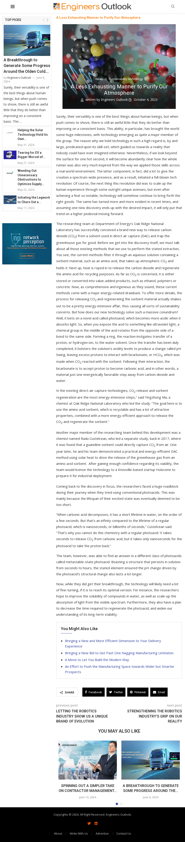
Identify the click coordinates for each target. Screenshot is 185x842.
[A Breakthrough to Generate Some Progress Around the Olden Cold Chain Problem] (27, 40)
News (99, 79)
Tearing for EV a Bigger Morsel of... (32, 155)
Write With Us (79, 833)
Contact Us (123, 833)
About (58, 833)
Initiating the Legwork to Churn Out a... (34, 200)
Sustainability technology (126, 79)
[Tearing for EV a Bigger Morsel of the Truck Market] (10, 155)
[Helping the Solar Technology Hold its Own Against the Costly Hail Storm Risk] (10, 132)
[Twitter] (89, 823)
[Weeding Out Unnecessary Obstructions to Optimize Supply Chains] (10, 173)
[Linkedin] (95, 823)
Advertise (102, 833)
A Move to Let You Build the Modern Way (97, 659)
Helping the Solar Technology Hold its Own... (33, 134)
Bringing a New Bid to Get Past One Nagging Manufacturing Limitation (119, 653)
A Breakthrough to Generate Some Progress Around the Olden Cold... (27, 65)
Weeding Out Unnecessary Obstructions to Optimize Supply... (31, 177)
